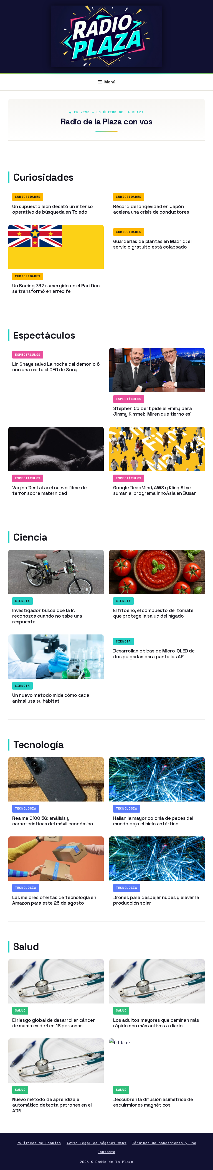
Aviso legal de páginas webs (96, 1143)
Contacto (106, 1151)
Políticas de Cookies (39, 1143)
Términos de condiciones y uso (164, 1143)
